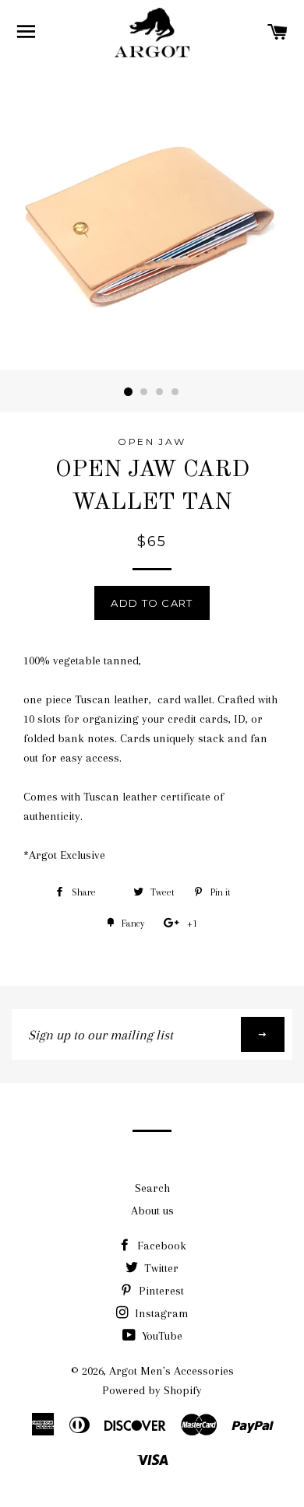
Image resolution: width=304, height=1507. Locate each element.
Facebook (160, 1246)
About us (152, 1211)
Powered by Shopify (152, 1390)
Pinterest (160, 1291)
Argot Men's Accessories (171, 1371)
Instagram (160, 1313)
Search (152, 1188)
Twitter (160, 1268)
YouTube (160, 1336)
